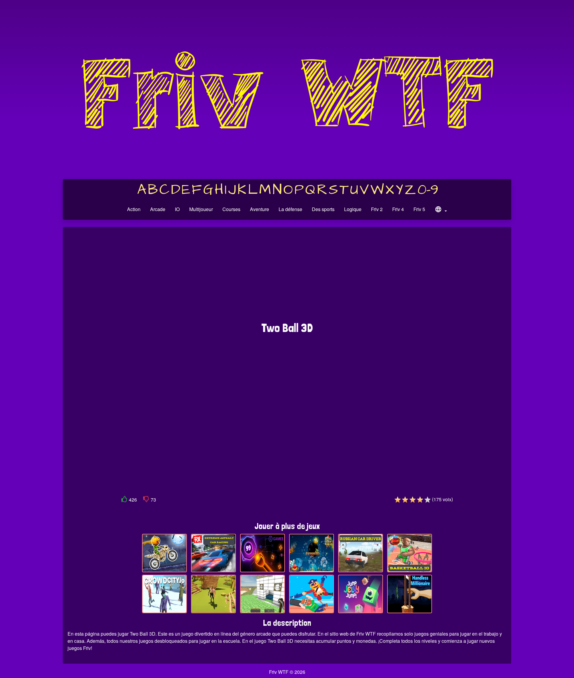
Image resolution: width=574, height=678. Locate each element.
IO (177, 209)
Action (134, 209)
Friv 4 (398, 209)
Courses (231, 209)
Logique (352, 209)
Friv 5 (419, 209)
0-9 (428, 190)
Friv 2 (377, 209)
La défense (290, 209)
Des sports (323, 209)
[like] (124, 500)
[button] (440, 210)
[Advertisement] (287, 277)
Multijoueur (201, 209)
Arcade (157, 209)
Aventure (259, 209)
